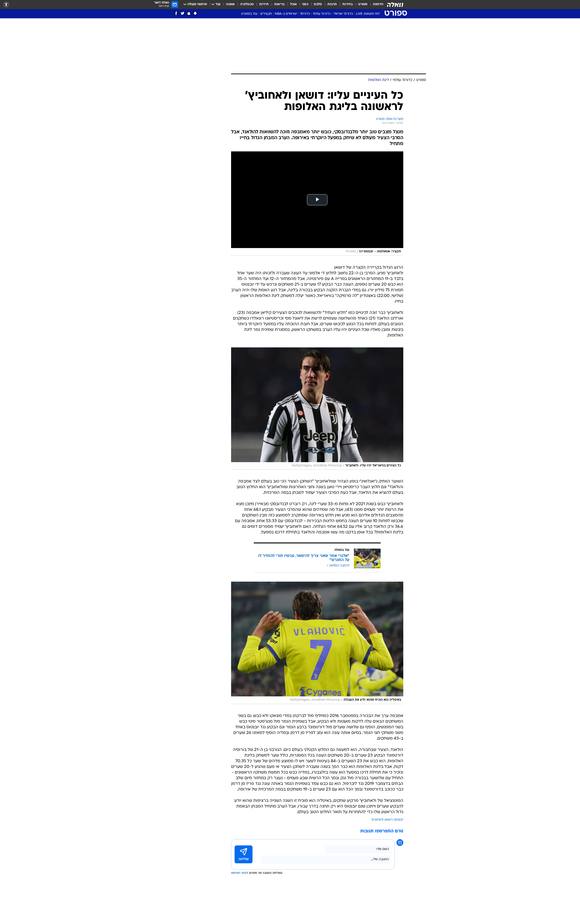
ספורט (362, 4)
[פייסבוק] (176, 13)
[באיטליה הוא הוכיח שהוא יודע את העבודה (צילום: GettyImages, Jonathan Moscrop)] (317, 643)
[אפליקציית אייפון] (189, 13)
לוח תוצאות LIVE (367, 13)
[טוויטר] (182, 13)
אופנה (230, 4)
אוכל (293, 4)
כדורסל (305, 13)
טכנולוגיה (247, 4)
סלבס (318, 4)
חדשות (378, 4)
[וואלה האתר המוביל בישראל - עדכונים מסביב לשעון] (395, 4)
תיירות (264, 4)
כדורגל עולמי (322, 13)
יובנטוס (398, 819)
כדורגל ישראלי (343, 13)
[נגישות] (6, 4)
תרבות (332, 4)
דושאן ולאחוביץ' (382, 819)
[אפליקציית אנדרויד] (195, 13)
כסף (305, 4)
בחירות (347, 4)
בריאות (279, 4)
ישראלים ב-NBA (286, 13)
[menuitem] (375, 4)
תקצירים (266, 13)
